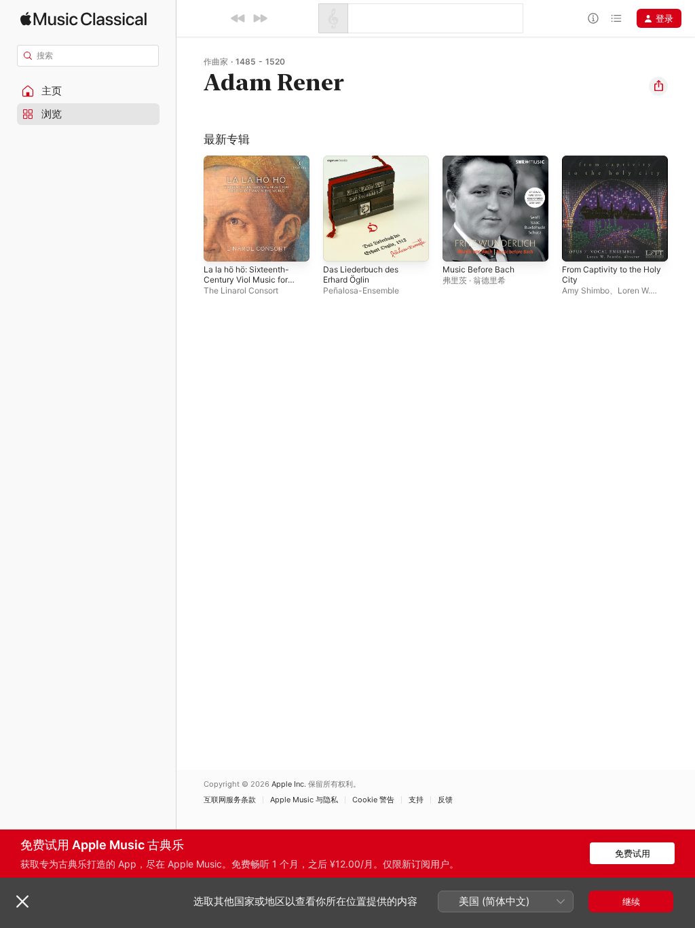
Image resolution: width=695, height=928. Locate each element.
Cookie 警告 (373, 800)
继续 (631, 901)
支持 (416, 800)
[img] (83, 18)
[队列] (616, 18)
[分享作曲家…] (658, 86)
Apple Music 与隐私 (304, 800)
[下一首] (260, 18)
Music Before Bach (478, 269)
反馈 (445, 800)
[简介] (593, 18)
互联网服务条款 (230, 800)
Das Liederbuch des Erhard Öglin (360, 274)
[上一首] (238, 18)
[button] (88, 91)
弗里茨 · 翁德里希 (474, 280)
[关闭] (22, 901)
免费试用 (632, 853)
